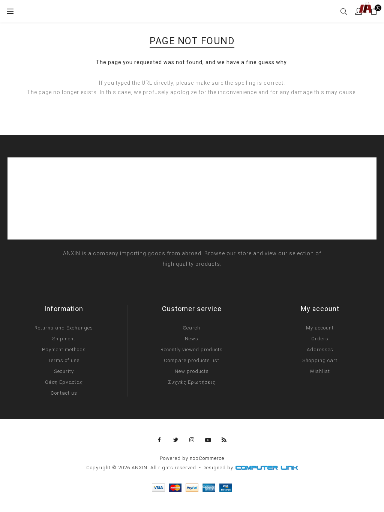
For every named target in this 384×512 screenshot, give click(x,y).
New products (192, 371)
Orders (319, 338)
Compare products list (191, 360)
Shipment (63, 338)
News (191, 338)
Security (64, 371)
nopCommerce (207, 458)
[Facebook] (160, 440)
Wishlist (320, 371)
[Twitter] (176, 440)
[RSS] (224, 440)
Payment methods (64, 349)
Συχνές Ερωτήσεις (192, 382)
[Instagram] (192, 440)
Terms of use (64, 360)
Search (191, 328)
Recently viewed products (191, 349)
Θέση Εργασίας (64, 382)
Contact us (64, 393)
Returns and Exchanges (63, 328)
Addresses (320, 349)
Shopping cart (320, 360)
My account (320, 328)
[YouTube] (208, 440)
